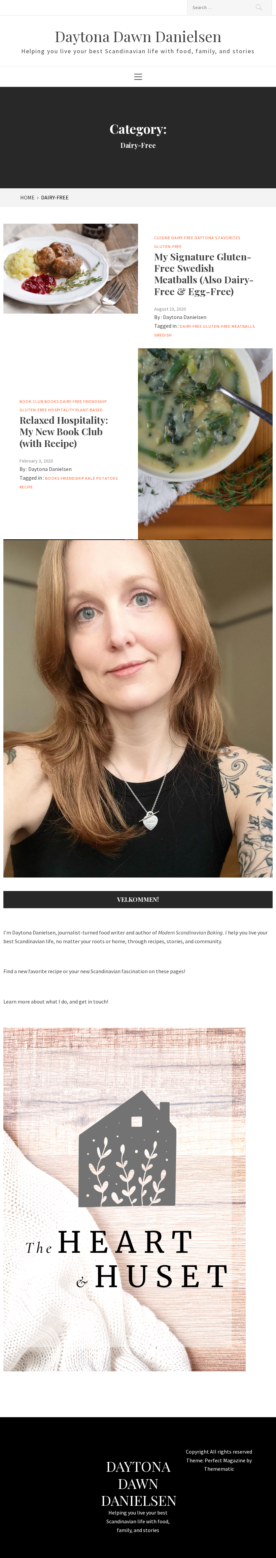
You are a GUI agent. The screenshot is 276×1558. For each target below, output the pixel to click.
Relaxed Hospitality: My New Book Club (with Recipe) (64, 431)
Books (51, 401)
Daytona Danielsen (184, 317)
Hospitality (61, 409)
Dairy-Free (182, 237)
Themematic (219, 1468)
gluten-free (217, 326)
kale (90, 478)
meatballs (243, 326)
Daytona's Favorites (217, 237)
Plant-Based (89, 409)
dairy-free (191, 326)
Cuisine (162, 237)
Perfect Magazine (225, 1460)
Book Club (31, 401)
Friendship (95, 401)
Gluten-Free (168, 246)
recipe (26, 486)
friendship (72, 478)
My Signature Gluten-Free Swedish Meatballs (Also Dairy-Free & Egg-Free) (204, 273)
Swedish (163, 335)
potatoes (107, 478)
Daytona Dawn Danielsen (138, 36)
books (52, 478)
